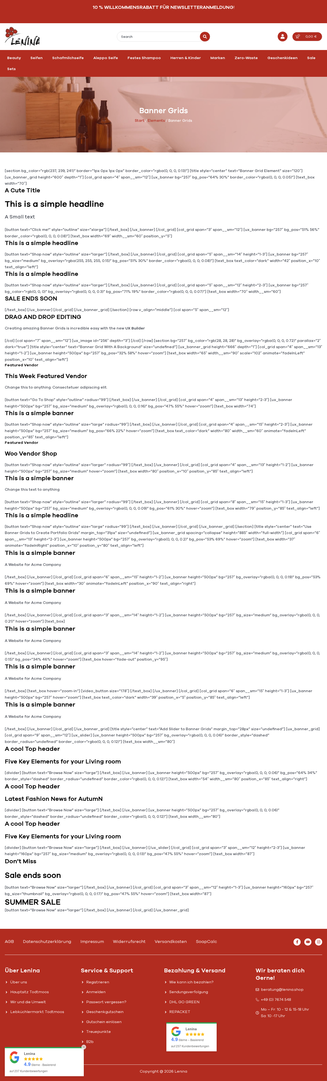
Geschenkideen (282, 58)
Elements (156, 120)
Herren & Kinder (185, 58)
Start (139, 120)
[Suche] (205, 36)
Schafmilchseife (68, 58)
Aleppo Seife (105, 58)
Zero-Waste (246, 58)
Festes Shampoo (144, 58)
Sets (11, 69)
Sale (311, 58)
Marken (217, 58)
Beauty (14, 58)
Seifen (36, 58)
